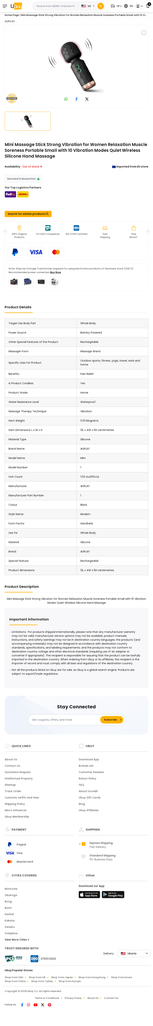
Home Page (12, 15)
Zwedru (10, 927)
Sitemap (10, 785)
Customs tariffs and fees (22, 797)
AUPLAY (10, 21)
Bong (8, 901)
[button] (116, 6)
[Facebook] (22, 1005)
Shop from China (15, 981)
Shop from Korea (121, 977)
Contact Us (12, 766)
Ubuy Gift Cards (90, 797)
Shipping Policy (15, 804)
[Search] (100, 6)
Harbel (9, 914)
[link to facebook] (76, 99)
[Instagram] (28, 1005)
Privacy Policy (73, 998)
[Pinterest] (49, 1005)
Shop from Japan (62, 977)
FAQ (81, 785)
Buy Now (55, 272)
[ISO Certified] (41, 958)
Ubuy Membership (17, 816)
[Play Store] (113, 895)
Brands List (86, 766)
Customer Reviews (91, 772)
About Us (11, 759)
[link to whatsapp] (66, 99)
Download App (89, 759)
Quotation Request (18, 772)
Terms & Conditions (47, 998)
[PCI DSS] (13, 958)
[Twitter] (43, 1005)
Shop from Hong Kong (91, 977)
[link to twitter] (87, 99)
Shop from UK (37, 977)
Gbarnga (11, 895)
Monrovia (11, 889)
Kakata (10, 920)
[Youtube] (36, 1005)
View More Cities (16, 939)
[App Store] (90, 895)
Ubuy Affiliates (89, 810)
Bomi (8, 908)
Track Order (13, 791)
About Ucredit (88, 791)
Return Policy (87, 778)
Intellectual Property (19, 778)
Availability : (13, 166)
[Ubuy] (16, 6)
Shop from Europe (70, 981)
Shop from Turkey (42, 981)
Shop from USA (14, 977)
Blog (82, 804)
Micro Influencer (16, 810)
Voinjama (11, 933)
